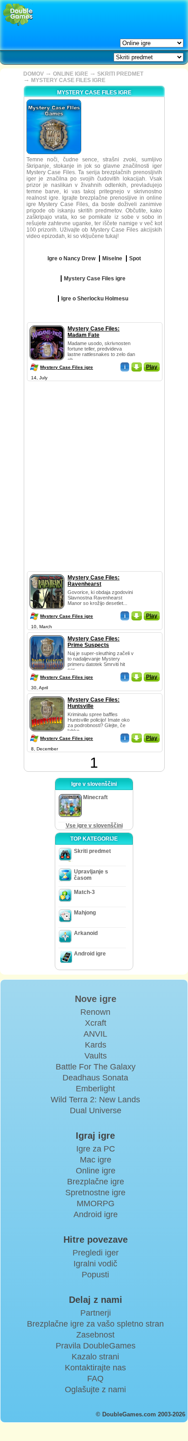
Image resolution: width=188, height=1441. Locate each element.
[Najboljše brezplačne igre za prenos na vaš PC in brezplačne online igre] (18, 15)
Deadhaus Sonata (95, 1077)
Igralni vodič (95, 1263)
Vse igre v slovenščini (94, 825)
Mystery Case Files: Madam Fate (94, 331)
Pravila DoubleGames (96, 1345)
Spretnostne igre (95, 1192)
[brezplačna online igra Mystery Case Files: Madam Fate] (47, 323)
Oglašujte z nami (95, 1389)
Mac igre (95, 1159)
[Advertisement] (94, 477)
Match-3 (84, 892)
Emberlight (95, 1088)
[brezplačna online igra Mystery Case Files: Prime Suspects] (47, 633)
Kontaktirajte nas (95, 1367)
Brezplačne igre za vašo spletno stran (95, 1323)
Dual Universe (95, 1110)
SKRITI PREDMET (120, 74)
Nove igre (95, 999)
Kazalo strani (95, 1356)
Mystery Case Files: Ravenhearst (94, 580)
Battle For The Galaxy (96, 1066)
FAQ (95, 1378)
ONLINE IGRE (70, 74)
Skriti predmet (92, 851)
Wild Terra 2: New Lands (95, 1099)
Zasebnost (95, 1334)
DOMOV (33, 74)
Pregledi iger (96, 1252)
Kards (95, 1044)
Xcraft (95, 1023)
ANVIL (95, 1033)
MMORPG (96, 1203)
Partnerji (95, 1312)
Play (151, 367)
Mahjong (85, 912)
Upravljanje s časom (91, 874)
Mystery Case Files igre (66, 367)
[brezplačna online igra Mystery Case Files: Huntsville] (47, 695)
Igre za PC (95, 1148)
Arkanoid (86, 933)
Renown (95, 1012)
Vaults (95, 1055)
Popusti (95, 1274)
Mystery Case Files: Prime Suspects (94, 641)
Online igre (95, 1170)
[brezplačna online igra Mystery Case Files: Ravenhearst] (47, 572)
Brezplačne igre (95, 1181)
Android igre (90, 953)
